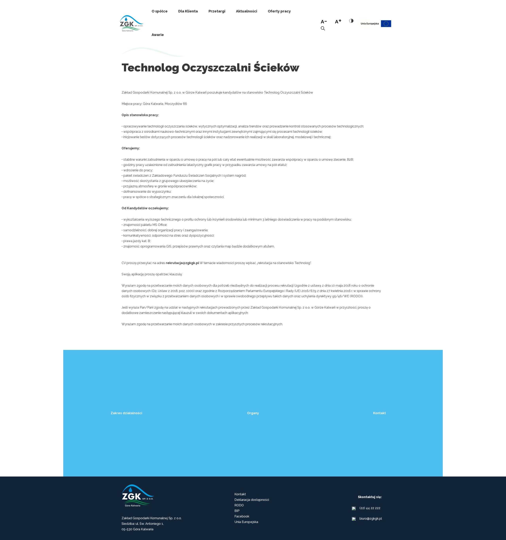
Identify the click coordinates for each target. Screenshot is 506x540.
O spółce (160, 11)
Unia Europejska (246, 522)
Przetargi (217, 11)
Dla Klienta (188, 11)
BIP (237, 511)
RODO (239, 505)
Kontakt (240, 494)
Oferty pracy (279, 11)
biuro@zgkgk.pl (371, 518)
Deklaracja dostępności (251, 500)
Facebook (241, 516)
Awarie (158, 35)
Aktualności (246, 11)
